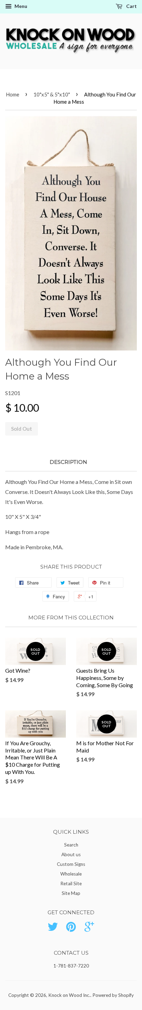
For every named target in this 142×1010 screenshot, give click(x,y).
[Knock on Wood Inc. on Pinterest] (71, 929)
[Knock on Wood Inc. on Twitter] (53, 929)
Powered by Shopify (113, 995)
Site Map (71, 893)
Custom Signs (71, 864)
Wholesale (71, 874)
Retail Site (71, 883)
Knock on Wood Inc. (69, 995)
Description (68, 462)
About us (71, 854)
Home (12, 94)
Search (71, 845)
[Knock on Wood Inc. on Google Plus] (89, 929)
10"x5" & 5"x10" (51, 94)
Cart (131, 6)
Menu (20, 6)
